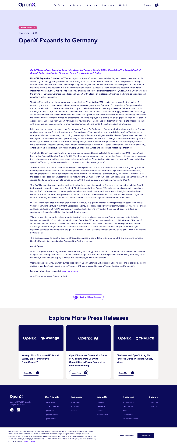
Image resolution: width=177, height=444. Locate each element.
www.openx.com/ (70, 271)
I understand (146, 435)
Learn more (32, 374)
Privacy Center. (29, 441)
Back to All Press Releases (90, 297)
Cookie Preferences (126, 435)
